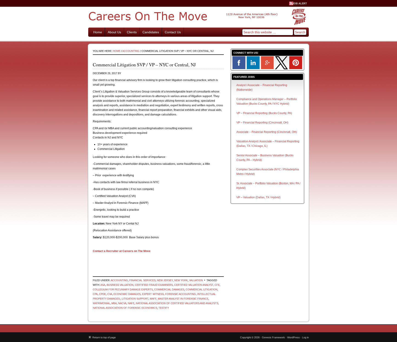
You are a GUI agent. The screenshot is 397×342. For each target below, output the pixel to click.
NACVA (122, 303)
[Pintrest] (295, 68)
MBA (114, 303)
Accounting (119, 280)
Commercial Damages (169, 289)
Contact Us (173, 32)
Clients (132, 32)
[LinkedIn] (253, 68)
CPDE (102, 294)
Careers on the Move (198, 16)
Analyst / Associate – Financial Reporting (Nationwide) (261, 87)
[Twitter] (281, 68)
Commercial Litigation (201, 289)
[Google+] (267, 68)
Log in (305, 337)
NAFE (131, 303)
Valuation (196, 280)
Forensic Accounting (180, 294)
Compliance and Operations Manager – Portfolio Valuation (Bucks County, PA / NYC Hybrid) (266, 101)
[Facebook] (239, 68)
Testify (164, 307)
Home (97, 32)
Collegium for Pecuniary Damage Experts (123, 289)
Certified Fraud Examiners (154, 284)
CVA (109, 294)
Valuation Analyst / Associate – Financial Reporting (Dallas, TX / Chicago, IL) (267, 144)
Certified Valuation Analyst (193, 284)
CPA (95, 294)
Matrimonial (101, 303)
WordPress (293, 337)
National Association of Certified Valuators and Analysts (177, 303)
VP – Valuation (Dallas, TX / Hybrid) (258, 197)
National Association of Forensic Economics (125, 307)
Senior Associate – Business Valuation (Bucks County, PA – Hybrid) (264, 158)
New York (181, 280)
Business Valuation (120, 284)
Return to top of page (104, 337)
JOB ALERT (299, 3)
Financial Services (142, 280)
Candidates (150, 32)
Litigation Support (135, 298)
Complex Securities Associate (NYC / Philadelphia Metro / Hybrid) (267, 172)
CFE (217, 284)
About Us (114, 32)
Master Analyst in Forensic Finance (183, 298)
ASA (102, 284)
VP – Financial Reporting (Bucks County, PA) (264, 113)
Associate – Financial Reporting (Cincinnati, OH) (266, 132)
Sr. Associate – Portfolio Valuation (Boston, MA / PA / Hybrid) (268, 186)
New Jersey (165, 280)
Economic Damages (127, 294)
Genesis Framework (273, 337)
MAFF (153, 298)
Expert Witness (153, 294)
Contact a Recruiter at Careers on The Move (121, 251)
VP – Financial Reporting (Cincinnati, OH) (262, 122)
